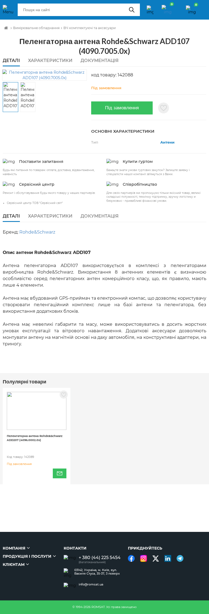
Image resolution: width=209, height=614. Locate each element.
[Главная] (6, 28)
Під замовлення (122, 107)
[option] (44, 75)
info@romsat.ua (91, 584)
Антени (167, 142)
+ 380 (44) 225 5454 (100, 557)
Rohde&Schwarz (37, 232)
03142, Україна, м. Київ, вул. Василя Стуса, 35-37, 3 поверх (97, 571)
